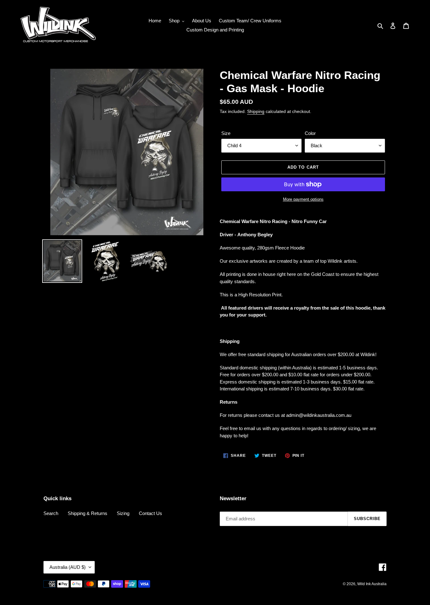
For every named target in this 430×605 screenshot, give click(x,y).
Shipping (255, 111)
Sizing (123, 513)
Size (225, 133)
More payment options (303, 199)
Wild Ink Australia (372, 584)
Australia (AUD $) (67, 567)
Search (50, 513)
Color (310, 133)
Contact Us (150, 513)
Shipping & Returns (87, 513)
